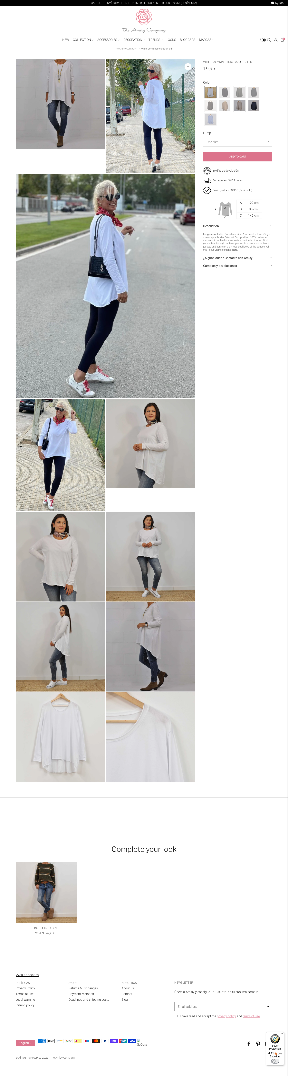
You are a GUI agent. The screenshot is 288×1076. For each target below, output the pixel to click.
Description (211, 226)
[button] (210, 92)
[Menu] (281, 1034)
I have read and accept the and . (220, 1016)
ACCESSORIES (107, 40)
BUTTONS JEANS (46, 928)
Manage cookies (27, 975)
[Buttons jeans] (46, 892)
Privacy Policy (25, 988)
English (24, 1043)
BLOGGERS (187, 40)
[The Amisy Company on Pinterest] (258, 1045)
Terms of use (25, 994)
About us (127, 988)
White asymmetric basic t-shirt (157, 48)
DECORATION (132, 40)
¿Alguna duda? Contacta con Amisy (228, 258)
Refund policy (25, 1005)
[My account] (275, 40)
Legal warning (25, 999)
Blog (124, 999)
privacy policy (226, 1016)
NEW (65, 40)
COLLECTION (82, 40)
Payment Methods (81, 994)
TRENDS (154, 40)
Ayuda (279, 3)
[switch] (275, 1061)
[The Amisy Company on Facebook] (248, 1045)
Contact (126, 994)
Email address (186, 1002)
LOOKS (171, 40)
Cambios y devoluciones (220, 266)
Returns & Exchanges (83, 988)
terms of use (251, 1016)
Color (206, 82)
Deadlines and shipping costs (89, 999)
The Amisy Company (126, 48)
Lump (207, 133)
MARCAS (205, 40)
